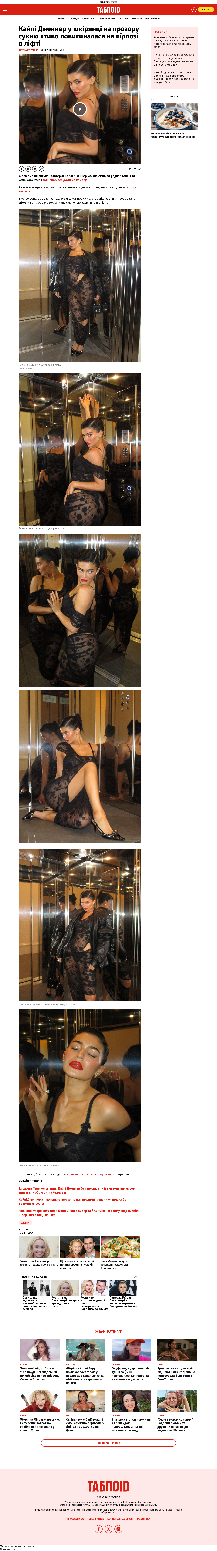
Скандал (74, 18)
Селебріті (62, 18)
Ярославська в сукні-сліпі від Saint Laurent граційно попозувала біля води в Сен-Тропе (176, 1374)
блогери (25, 1223)
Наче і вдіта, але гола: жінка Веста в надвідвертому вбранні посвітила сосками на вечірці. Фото (174, 77)
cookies (29, 1546)
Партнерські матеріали (120, 1519)
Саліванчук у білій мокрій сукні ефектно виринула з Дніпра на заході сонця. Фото (85, 1425)
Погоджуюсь (7, 1549)
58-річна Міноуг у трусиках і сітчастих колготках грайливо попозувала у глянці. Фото (40, 1425)
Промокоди (143, 1519)
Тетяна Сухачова (29, 50)
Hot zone (137, 18)
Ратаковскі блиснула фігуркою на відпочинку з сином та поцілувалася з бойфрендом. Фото (174, 42)
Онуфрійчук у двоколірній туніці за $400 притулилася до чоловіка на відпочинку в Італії (131, 1374)
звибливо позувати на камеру (65, 180)
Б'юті (94, 18)
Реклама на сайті (76, 1519)
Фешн (85, 18)
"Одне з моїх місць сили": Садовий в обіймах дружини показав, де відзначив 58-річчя (175, 1425)
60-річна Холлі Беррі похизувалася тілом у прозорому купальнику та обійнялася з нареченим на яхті (85, 1376)
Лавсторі (124, 18)
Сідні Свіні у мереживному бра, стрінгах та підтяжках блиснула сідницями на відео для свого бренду (174, 59)
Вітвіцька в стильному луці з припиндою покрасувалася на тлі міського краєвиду (131, 1425)
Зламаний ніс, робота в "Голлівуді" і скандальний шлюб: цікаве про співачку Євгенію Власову (39, 1374)
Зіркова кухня (108, 18)
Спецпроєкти (152, 18)
